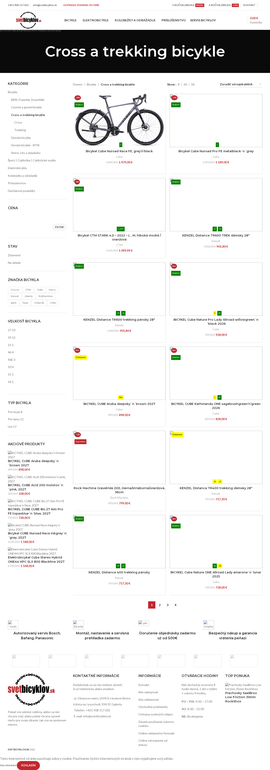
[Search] (234, 20)
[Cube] (98, 660)
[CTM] (62, 660)
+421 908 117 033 (18, 5)
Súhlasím (28, 765)
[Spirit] (208, 660)
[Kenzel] (135, 660)
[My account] (261, 5)
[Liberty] (171, 660)
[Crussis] (26, 660)
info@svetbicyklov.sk (45, 5)
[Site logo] (29, 20)
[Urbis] (244, 660)
